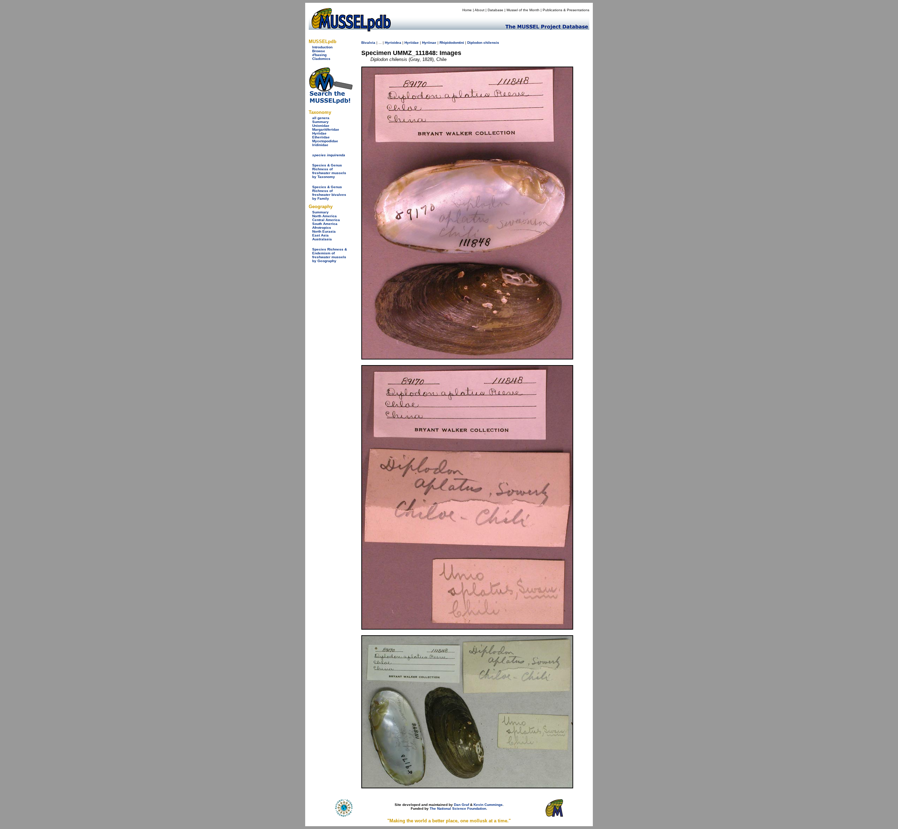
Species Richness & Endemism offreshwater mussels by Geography (329, 255)
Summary (320, 122)
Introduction (322, 47)
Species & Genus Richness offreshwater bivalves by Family (329, 192)
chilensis (491, 42)
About (479, 10)
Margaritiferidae (325, 129)
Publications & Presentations (566, 10)
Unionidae (320, 126)
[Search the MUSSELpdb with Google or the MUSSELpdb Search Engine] (331, 102)
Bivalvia (368, 42)
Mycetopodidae (325, 141)
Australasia (322, 239)
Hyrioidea (393, 42)
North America (324, 216)
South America (324, 224)
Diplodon (474, 42)
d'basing (319, 55)
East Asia (320, 235)
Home (467, 10)
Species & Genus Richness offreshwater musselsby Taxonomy (329, 171)
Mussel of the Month (523, 10)
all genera (320, 118)
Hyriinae (429, 42)
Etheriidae (321, 137)
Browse (318, 51)
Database (495, 10)
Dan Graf (461, 805)
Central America (326, 220)
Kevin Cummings (488, 805)
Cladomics (321, 59)
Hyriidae (319, 133)
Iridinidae (320, 145)
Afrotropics (321, 227)
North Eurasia (324, 231)
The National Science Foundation (458, 808)
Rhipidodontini (452, 42)
